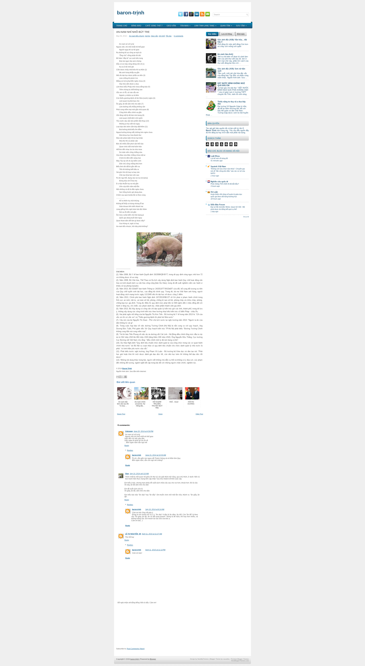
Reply (126, 446)
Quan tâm (226, 26)
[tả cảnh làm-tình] (225, 54)
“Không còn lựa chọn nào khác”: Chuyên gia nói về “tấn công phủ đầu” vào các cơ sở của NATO (228, 171)
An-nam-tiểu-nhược (136, 36)
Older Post (199, 414)
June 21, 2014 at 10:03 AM (155, 455)
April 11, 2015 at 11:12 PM (155, 550)
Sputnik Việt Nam (218, 166)
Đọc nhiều (212, 34)
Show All (246, 217)
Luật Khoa (215, 156)
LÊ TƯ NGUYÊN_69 (133, 534)
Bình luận (241, 34)
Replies (130, 450)
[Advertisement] (160, 627)
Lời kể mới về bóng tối (219, 158)
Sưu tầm (241, 26)
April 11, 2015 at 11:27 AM (152, 534)
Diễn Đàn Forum (218, 205)
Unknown (129, 431)
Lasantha (226, 659)
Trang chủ (121, 26)
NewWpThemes (203, 659)
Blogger (153, 659)
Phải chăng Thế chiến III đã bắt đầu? (225, 184)
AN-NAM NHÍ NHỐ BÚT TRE (133, 31)
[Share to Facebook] (125, 376)
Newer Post (121, 414)
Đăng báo (136, 26)
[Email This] (117, 376)
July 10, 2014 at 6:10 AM (139, 474)
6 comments (178, 36)
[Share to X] (122, 376)
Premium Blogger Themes (240, 659)
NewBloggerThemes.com (240, 661)
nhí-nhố (162, 36)
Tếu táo (169, 36)
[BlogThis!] (120, 376)
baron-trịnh (130, 13)
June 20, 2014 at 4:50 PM (143, 431)
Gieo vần (171, 26)
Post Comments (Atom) (136, 649)
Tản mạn (185, 26)
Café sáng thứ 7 (153, 26)
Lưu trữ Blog (226, 34)
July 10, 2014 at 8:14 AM (154, 509)
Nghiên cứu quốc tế (219, 181)
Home (160, 414)
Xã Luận (214, 192)
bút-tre (147, 36)
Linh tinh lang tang (205, 26)
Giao (127, 474)
